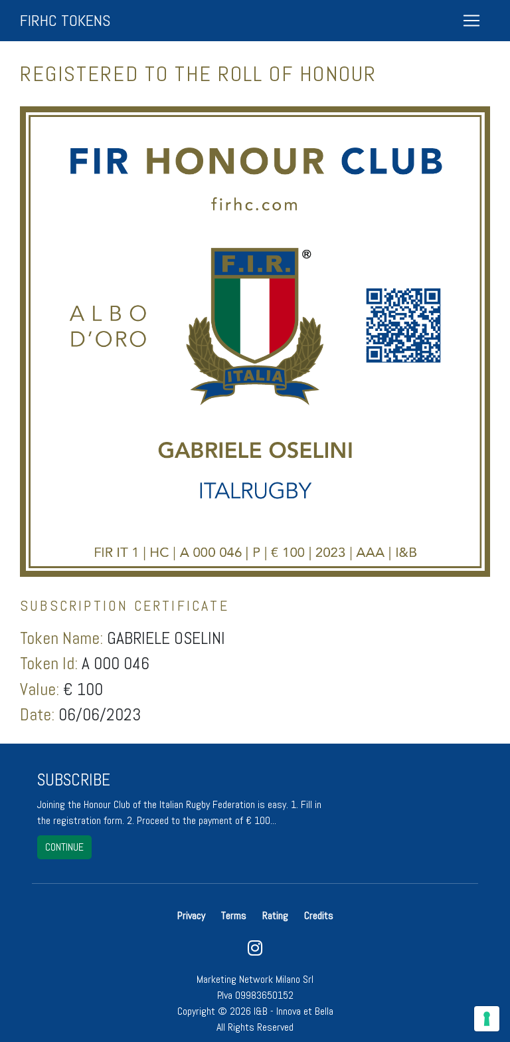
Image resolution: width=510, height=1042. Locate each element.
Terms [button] (233, 915)
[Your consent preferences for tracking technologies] (486, 1018)
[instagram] (255, 951)
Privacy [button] (192, 915)
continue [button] (64, 847)
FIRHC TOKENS (65, 20)
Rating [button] (275, 915)
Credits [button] (318, 915)
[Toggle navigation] (471, 20)
